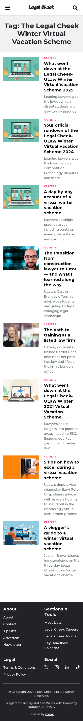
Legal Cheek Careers (61, 629)
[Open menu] (7, 7)
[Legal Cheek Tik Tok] (78, 667)
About (8, 617)
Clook (49, 714)
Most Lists (53, 623)
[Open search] (75, 7)
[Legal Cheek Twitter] (46, 667)
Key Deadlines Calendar (56, 645)
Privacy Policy (14, 674)
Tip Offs (9, 631)
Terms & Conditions (19, 668)
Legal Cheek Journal (60, 636)
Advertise (11, 638)
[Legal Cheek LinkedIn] (67, 667)
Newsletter (12, 645)
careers (50, 58)
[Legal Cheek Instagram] (57, 667)
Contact (10, 624)
